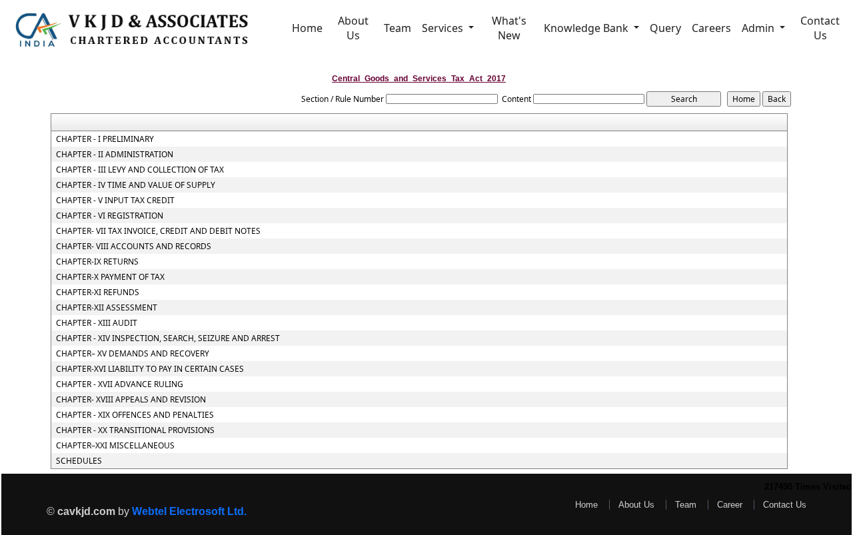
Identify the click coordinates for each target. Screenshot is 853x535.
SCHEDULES (79, 461)
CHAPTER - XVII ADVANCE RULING (119, 384)
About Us (353, 28)
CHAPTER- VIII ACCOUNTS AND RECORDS (133, 246)
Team (397, 28)
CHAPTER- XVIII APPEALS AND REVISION (131, 399)
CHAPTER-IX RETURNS (97, 262)
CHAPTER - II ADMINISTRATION (114, 154)
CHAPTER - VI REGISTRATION (109, 216)
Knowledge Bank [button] (587, 28)
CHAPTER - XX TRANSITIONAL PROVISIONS (135, 430)
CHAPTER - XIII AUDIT (96, 323)
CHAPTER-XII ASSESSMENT (106, 307)
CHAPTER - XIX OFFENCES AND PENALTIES (135, 415)
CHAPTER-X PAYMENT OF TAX (110, 277)
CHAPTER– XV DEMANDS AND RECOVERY (132, 353)
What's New (509, 28)
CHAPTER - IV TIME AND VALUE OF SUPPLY (135, 185)
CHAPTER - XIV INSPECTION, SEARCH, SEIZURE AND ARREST (168, 338)
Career (729, 505)
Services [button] (444, 28)
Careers (711, 28)
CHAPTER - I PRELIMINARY (105, 139)
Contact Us (820, 28)
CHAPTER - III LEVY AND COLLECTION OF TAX (140, 170)
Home (307, 28)
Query (665, 28)
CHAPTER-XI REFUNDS (97, 292)
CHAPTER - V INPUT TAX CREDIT (115, 200)
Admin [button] (759, 28)
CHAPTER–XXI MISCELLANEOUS (115, 445)
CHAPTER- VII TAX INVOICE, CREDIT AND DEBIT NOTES (158, 231)
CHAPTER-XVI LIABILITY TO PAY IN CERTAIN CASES (150, 369)
